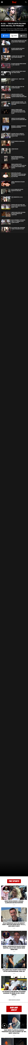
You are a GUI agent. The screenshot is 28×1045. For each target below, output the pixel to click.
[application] (14, 13)
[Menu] (2, 2)
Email (23, 35)
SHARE (15, 35)
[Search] (26, 2)
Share (6, 35)
